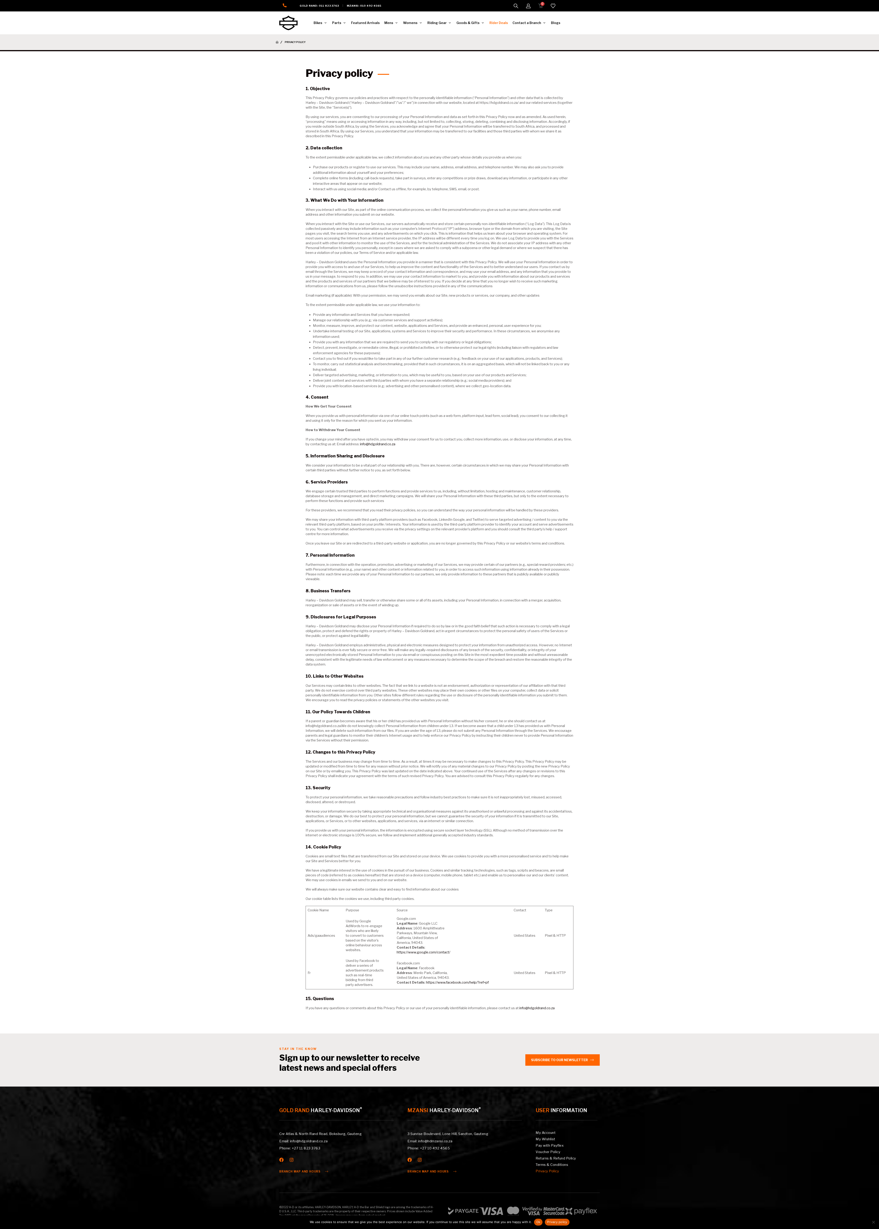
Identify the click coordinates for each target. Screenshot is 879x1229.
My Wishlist (545, 1139)
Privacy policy (557, 1222)
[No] (873, 1222)
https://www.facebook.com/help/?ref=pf (457, 982)
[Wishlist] (553, 6)
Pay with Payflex (550, 1145)
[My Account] (528, 6)
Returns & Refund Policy (556, 1158)
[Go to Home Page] (277, 42)
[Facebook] (281, 1160)
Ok (538, 1222)
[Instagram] (291, 1160)
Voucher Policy (548, 1152)
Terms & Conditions (552, 1165)
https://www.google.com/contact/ (423, 952)
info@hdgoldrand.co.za (377, 444)
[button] (516, 6)
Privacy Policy (547, 1171)
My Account (546, 1133)
